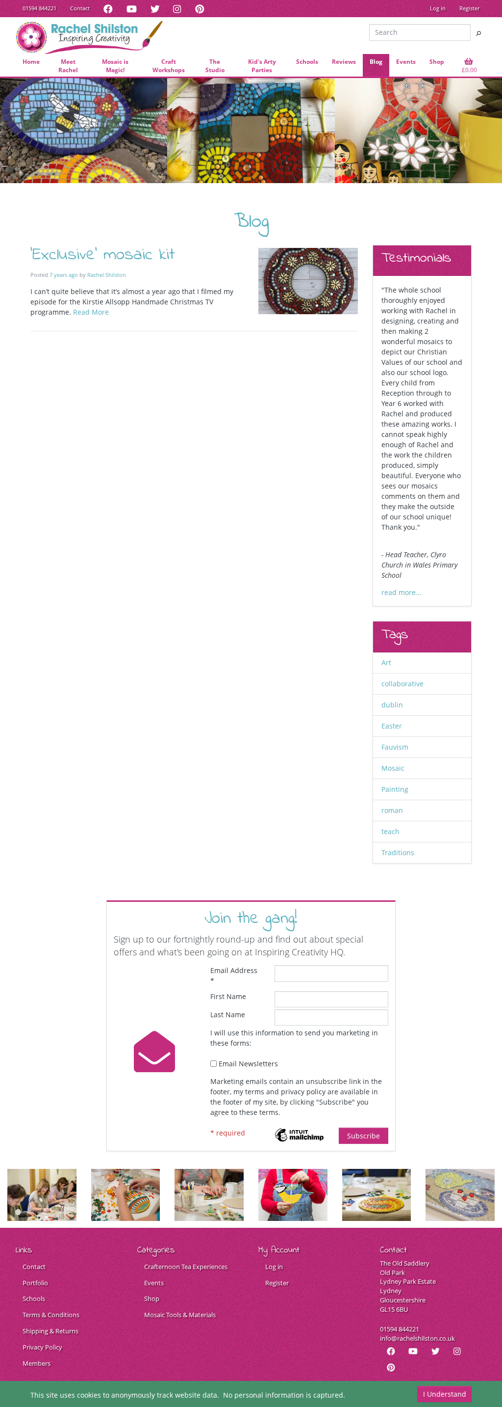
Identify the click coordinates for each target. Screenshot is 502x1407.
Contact (80, 8)
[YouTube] (132, 8)
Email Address (233, 975)
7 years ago (64, 274)
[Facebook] (108, 8)
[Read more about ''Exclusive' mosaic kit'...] (308, 280)
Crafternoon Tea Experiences (185, 1267)
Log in (438, 8)
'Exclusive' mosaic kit (102, 255)
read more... (401, 592)
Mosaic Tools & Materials (180, 1315)
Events (154, 1283)
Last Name (227, 1014)
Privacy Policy (42, 1347)
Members (36, 1363)
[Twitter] (155, 8)
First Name (228, 996)
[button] (468, 66)
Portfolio (35, 1283)
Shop (151, 1299)
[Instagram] (177, 8)
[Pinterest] (199, 8)
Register (469, 8)
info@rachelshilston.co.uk (417, 1338)
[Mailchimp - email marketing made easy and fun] (299, 1133)
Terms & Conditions (51, 1315)
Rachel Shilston (106, 274)
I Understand (444, 1394)
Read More (91, 312)
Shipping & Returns (50, 1331)
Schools (34, 1299)
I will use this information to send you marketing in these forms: (294, 1038)
